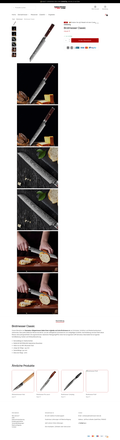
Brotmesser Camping (67, 394)
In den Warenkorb (85, 40)
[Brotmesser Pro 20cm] (48, 381)
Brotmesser (19, 19)
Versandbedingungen (18, 423)
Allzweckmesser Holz (18, 394)
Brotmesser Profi (91, 394)
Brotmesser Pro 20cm (43, 394)
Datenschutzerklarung (18, 419)
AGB (13, 417)
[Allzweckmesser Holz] (23, 381)
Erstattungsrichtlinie (17, 421)
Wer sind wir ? (16, 416)
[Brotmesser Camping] (72, 381)
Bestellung (105, 9)
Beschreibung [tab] (60, 321)
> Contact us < (82, 423)
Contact (14, 427)
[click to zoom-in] (37, 41)
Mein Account (95, 9)
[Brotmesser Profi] (97, 381)
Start (13, 19)
